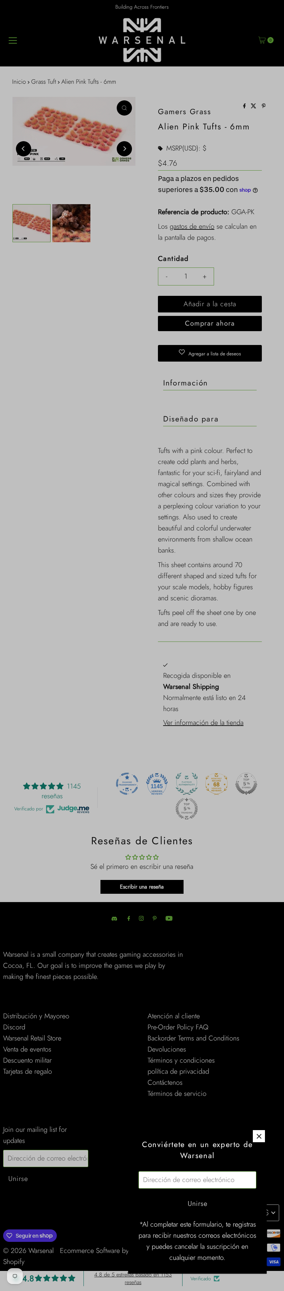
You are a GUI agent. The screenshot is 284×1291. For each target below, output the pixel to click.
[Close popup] (259, 1136)
